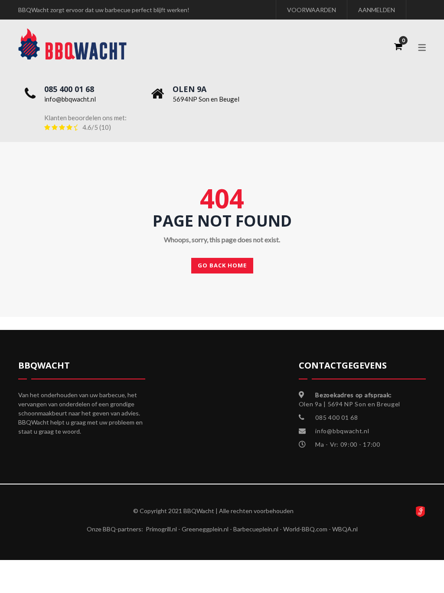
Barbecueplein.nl (255, 529)
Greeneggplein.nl (205, 529)
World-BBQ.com (305, 529)
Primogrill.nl (161, 529)
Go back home (222, 265)
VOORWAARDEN (311, 9)
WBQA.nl (345, 529)
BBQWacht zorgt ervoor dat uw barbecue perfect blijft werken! (103, 9)
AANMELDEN (376, 9)
